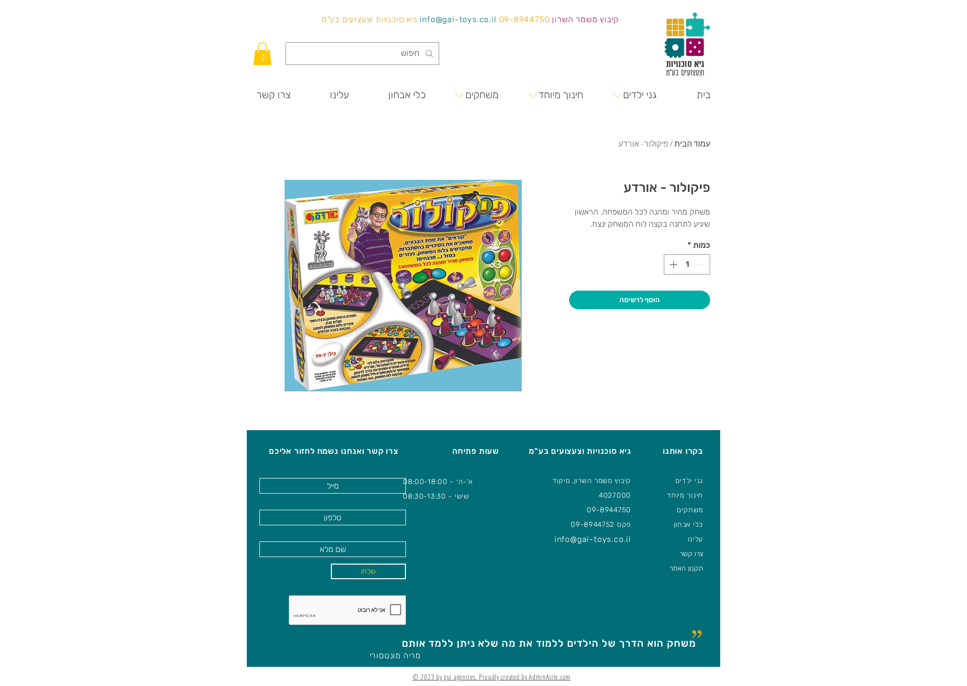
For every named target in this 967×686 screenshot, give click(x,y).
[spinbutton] (687, 264)
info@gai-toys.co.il (458, 19)
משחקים (690, 510)
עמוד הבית (692, 143)
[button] (262, 53)
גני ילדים (689, 480)
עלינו (696, 539)
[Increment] (672, 264)
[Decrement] (702, 264)
